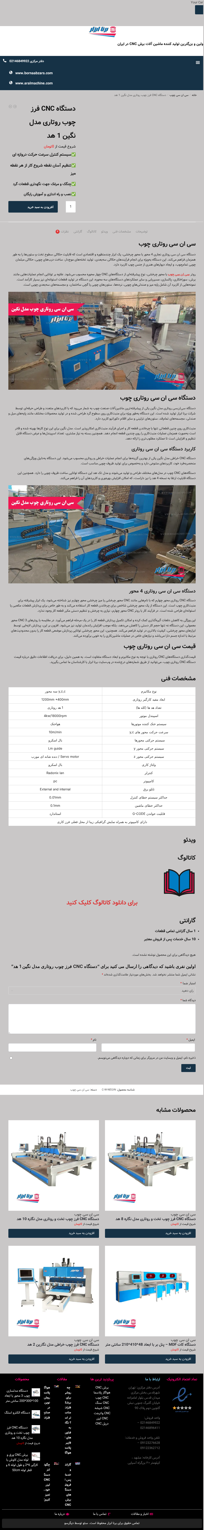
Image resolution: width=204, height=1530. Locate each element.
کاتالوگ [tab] (91, 231)
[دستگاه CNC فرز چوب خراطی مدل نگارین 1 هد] (10, 107)
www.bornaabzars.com (34, 73)
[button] (197, 62)
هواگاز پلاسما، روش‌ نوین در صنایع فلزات (45, 1402)
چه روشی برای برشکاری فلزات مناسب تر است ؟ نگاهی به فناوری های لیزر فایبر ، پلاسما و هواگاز (66, 1420)
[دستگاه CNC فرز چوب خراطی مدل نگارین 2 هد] (53, 1291)
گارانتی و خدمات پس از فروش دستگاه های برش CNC (67, 1484)
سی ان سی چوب (179, 95)
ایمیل (190, 1040)
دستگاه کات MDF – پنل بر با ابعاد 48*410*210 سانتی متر (150, 1345)
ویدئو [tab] (104, 231)
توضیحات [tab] (142, 231)
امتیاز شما (188, 983)
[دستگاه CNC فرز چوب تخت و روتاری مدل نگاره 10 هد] (53, 1165)
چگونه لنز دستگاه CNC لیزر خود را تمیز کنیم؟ (45, 1482)
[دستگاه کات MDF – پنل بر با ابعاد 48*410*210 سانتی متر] (150, 1291)
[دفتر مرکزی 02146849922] (4, 62)
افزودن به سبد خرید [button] (178, 1233)
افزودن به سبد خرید (40, 207)
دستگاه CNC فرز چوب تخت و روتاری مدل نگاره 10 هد (58, 1219)
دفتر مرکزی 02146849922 (26, 61)
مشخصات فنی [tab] (122, 231)
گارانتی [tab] (78, 231)
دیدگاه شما (188, 1001)
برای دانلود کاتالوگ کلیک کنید (102, 902)
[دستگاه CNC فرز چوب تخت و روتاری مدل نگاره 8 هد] (150, 1165)
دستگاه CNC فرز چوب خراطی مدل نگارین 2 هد (63, 1345)
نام (93, 1040)
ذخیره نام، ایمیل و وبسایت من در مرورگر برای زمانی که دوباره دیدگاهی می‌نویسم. (146, 1058)
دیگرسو (69, 1523)
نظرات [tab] (65, 231)
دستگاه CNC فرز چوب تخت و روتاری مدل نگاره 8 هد (156, 1219)
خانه (194, 95)
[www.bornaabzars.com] (10, 75)
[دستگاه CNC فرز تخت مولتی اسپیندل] (15, 107)
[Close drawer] (199, 9)
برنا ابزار (111, 1523)
